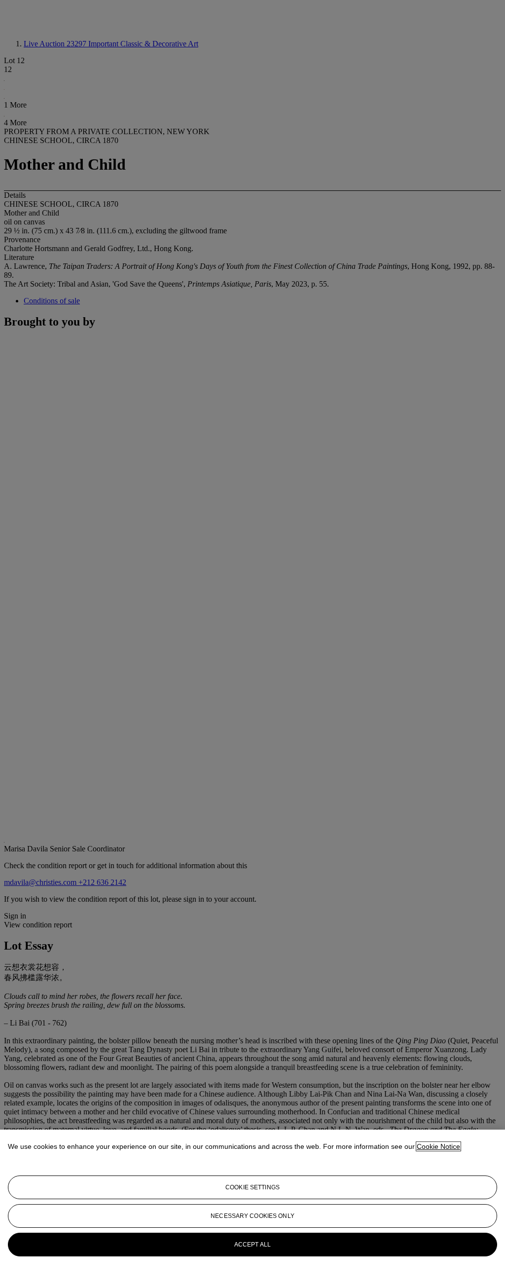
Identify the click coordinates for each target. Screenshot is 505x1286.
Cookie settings (252, 1187)
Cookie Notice (438, 1146)
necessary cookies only (252, 1216)
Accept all (252, 1244)
